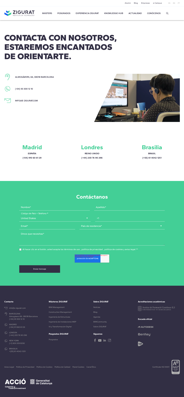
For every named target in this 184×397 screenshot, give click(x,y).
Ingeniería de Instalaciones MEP (62, 322)
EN (174, 3)
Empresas (145, 3)
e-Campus (157, 3)
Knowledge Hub (113, 13)
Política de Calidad (62, 367)
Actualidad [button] (135, 13)
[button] (167, 13)
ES (169, 3)
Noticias (96, 307)
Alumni (128, 3)
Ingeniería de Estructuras (59, 317)
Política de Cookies (44, 367)
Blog (136, 3)
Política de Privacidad (25, 367)
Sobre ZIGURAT (99, 326)
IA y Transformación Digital (60, 326)
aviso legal (130, 249)
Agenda (96, 317)
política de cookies (113, 249)
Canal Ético (91, 367)
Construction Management (60, 312)
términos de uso (72, 249)
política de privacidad (92, 249)
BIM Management (57, 307)
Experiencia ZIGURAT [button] (87, 13)
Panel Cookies (78, 367)
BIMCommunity (100, 322)
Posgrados (63, 13)
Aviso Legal (9, 367)
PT (179, 3)
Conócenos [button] (154, 13)
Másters (47, 13)
